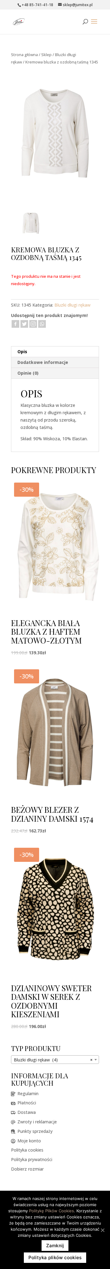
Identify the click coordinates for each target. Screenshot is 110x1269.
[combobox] (55, 1059)
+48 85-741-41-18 (37, 4)
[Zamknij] (102, 1230)
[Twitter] (24, 324)
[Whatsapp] (42, 324)
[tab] (55, 351)
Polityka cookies (27, 1150)
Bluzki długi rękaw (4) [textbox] (53, 1060)
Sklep (46, 54)
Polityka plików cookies (55, 1257)
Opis (22, 351)
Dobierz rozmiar (27, 1169)
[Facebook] (15, 324)
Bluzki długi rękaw (72, 305)
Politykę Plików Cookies (51, 1210)
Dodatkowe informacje (42, 362)
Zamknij (55, 1245)
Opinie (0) (27, 373)
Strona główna (24, 54)
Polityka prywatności (31, 1159)
